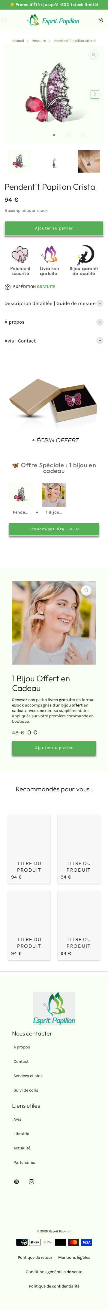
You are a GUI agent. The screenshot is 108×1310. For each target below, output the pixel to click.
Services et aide (28, 1075)
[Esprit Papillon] (53, 20)
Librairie (21, 1133)
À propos (22, 1047)
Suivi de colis (26, 1090)
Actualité (22, 1148)
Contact (21, 1061)
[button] (54, 135)
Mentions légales (74, 1257)
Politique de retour (35, 1257)
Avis (17, 1119)
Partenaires (24, 1162)
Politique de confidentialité (54, 1286)
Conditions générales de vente (54, 1271)
